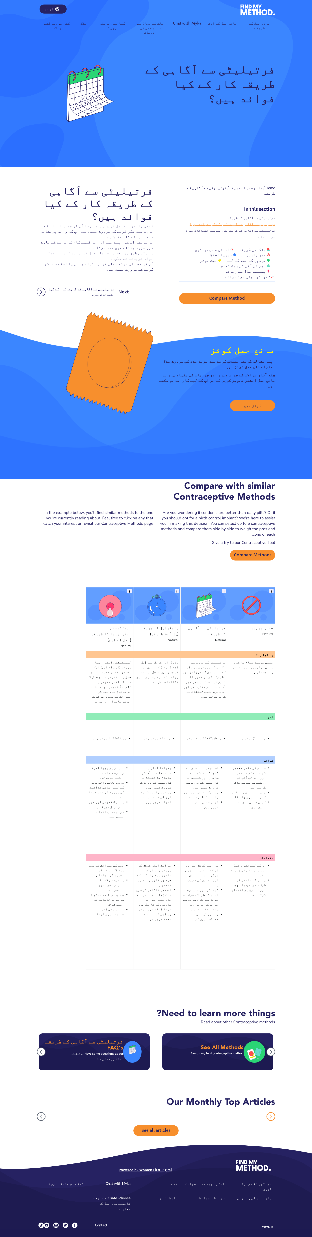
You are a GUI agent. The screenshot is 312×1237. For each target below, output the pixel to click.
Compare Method (227, 298)
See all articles (156, 1130)
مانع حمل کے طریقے (246, 188)
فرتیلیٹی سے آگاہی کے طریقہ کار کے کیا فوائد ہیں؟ (232, 224)
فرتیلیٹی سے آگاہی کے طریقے (251, 218)
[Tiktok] (41, 1225)
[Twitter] (65, 1225)
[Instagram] (56, 1225)
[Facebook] (74, 1225)
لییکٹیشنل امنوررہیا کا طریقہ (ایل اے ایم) (111, 634)
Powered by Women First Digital (145, 1170)
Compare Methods (253, 555)
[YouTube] (46, 1225)
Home (270, 188)
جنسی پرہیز (262, 628)
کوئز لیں (252, 405)
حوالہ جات (266, 237)
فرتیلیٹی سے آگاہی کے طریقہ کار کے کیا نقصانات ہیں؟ (230, 230)
